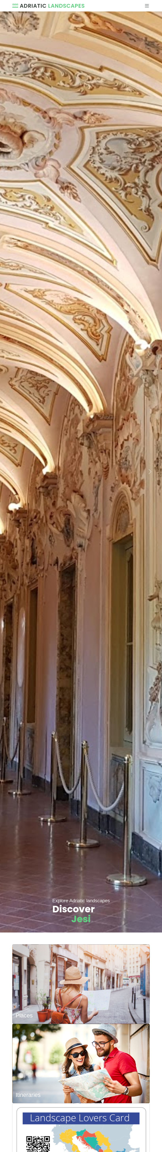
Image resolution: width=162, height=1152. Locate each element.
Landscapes (52, 5)
